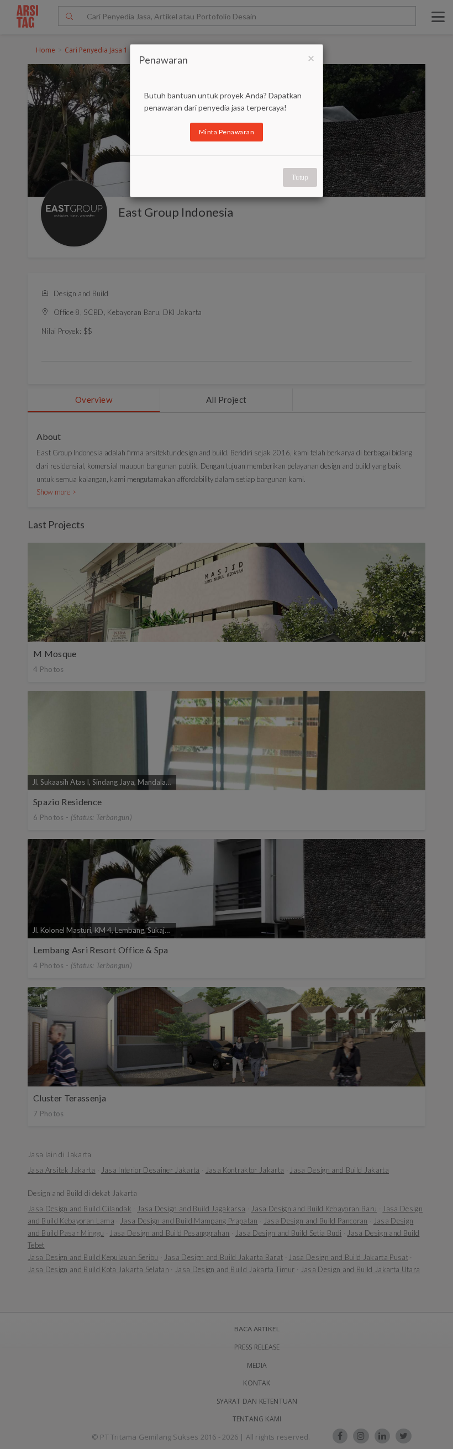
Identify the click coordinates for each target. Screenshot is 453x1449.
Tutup (300, 177)
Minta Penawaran (227, 132)
